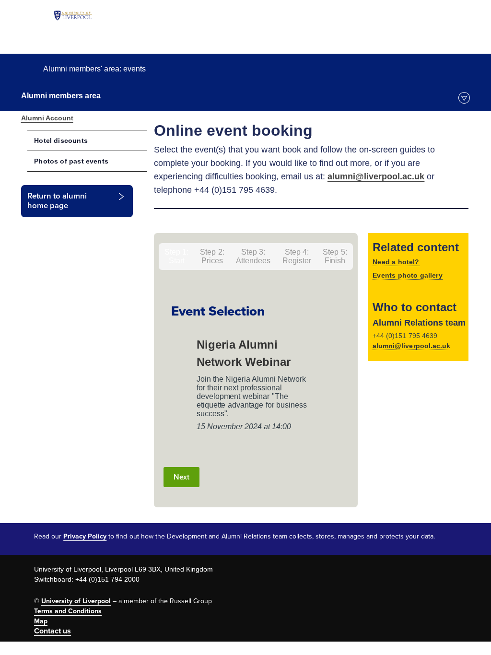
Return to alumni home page (57, 201)
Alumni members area (61, 96)
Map (40, 621)
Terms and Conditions (68, 611)
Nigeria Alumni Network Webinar (244, 353)
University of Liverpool (76, 601)
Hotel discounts (61, 140)
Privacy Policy (84, 536)
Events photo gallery (408, 275)
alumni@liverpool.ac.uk (375, 176)
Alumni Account (47, 118)
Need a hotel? (396, 262)
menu (464, 98)
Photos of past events (71, 161)
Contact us (52, 631)
